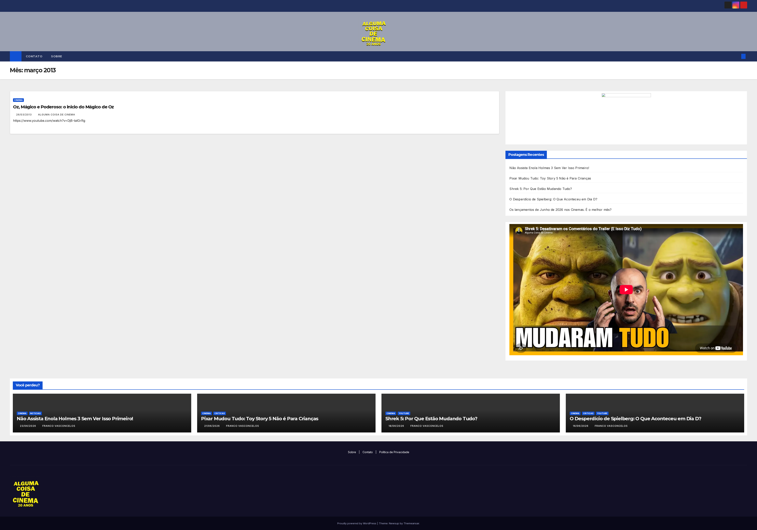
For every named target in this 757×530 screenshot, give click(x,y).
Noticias (35, 413)
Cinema (18, 100)
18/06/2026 (397, 425)
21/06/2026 (212, 425)
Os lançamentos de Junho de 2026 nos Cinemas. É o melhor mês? (560, 210)
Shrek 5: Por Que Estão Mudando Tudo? (540, 189)
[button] (737, 56)
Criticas (219, 413)
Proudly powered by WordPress (357, 523)
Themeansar (411, 523)
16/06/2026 (581, 425)
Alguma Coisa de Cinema (56, 114)
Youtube (404, 413)
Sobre (56, 56)
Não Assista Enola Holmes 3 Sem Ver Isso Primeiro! (549, 168)
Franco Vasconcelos (58, 425)
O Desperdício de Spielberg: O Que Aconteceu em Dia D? (553, 199)
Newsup (394, 523)
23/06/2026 (28, 425)
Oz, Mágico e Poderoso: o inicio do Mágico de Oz (63, 107)
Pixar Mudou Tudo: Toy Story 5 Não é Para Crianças (550, 178)
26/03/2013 (24, 114)
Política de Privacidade (394, 452)
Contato (34, 56)
